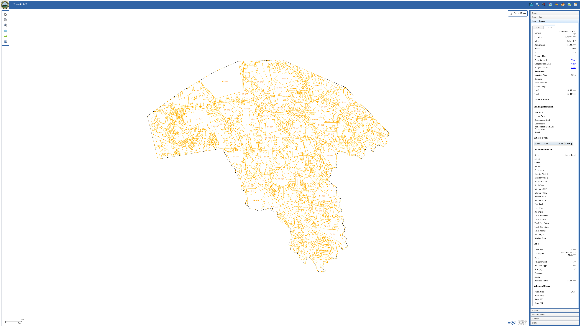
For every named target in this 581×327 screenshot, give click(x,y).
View (573, 60)
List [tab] (538, 27)
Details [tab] (549, 27)
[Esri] (522, 322)
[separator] (1, 168)
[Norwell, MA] (4, 8)
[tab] (555, 13)
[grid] (553, 144)
